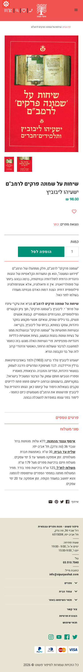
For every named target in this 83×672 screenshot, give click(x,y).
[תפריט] (76, 10)
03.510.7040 (71, 562)
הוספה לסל (41, 252)
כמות (75, 242)
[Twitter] (74, 636)
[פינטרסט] (56, 501)
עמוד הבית (65, 592)
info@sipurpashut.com (64, 574)
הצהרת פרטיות (68, 616)
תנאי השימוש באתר (60, 600)
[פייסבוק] (67, 501)
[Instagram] (51, 636)
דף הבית (67, 27)
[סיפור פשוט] (41, 10)
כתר (56, 224)
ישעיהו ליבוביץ (62, 192)
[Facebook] (66, 636)
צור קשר (72, 609)
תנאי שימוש (70, 623)
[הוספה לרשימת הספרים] (74, 210)
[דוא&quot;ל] (50, 501)
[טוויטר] (62, 501)
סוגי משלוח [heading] (69, 429)
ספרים (68, 583)
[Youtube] (59, 636)
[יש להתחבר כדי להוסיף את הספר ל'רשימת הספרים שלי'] (24, 10)
